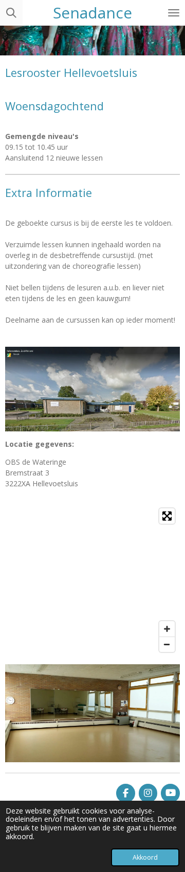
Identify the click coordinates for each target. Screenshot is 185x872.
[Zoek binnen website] (11, 13)
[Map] (92, 580)
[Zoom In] (167, 629)
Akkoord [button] (145, 857)
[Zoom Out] (167, 644)
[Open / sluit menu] (173, 13)
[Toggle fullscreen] (167, 516)
